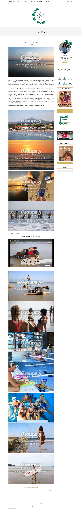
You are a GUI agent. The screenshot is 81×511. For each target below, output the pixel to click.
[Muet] (69, 138)
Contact (19, 1)
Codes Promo (46, 1)
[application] (65, 135)
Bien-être (60, 84)
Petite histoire (39, 1)
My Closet (33, 1)
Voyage (70, 79)
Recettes (65, 84)
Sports (64, 79)
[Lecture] (58, 138)
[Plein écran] (71, 138)
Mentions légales (26, 1)
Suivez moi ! (49, 506)
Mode (59, 79)
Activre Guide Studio (12, 1)
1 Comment (10, 490)
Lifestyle (70, 84)
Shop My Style (65, 109)
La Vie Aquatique (31, 42)
